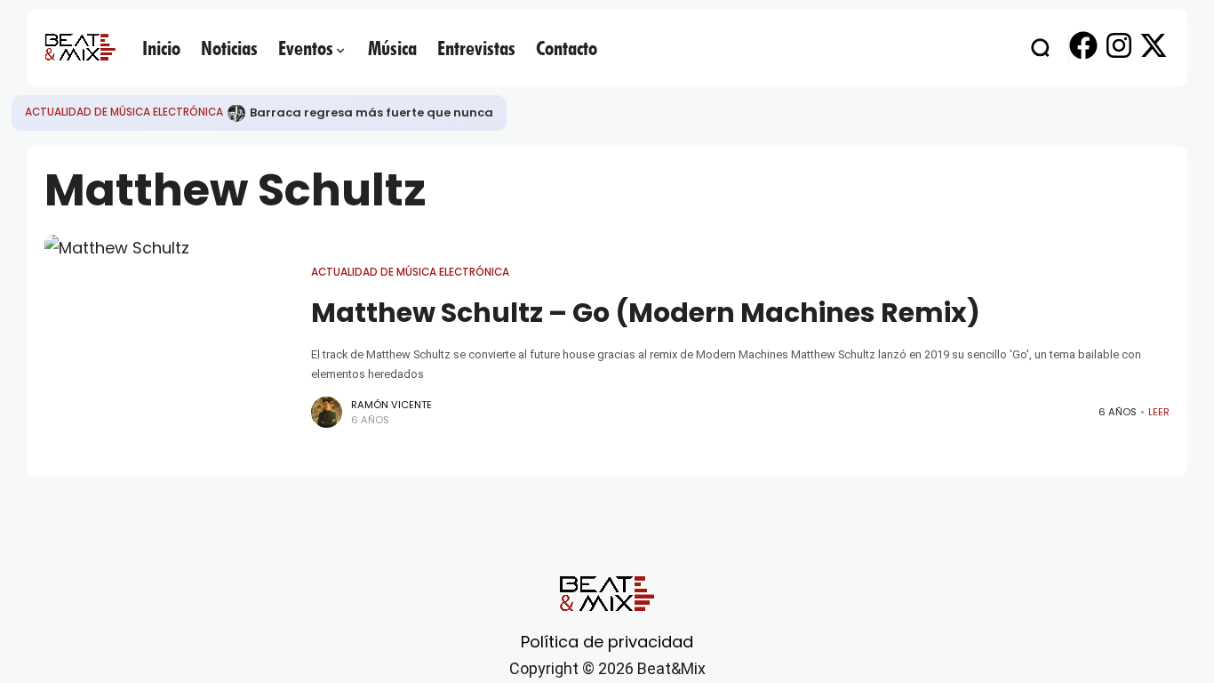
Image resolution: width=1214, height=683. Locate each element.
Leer (1159, 412)
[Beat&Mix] (80, 47)
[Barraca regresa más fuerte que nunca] (236, 113)
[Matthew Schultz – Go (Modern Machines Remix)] (168, 347)
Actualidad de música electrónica (124, 112)
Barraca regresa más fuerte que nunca (371, 112)
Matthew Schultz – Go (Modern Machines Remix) (645, 312)
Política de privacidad (607, 642)
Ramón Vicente (391, 405)
